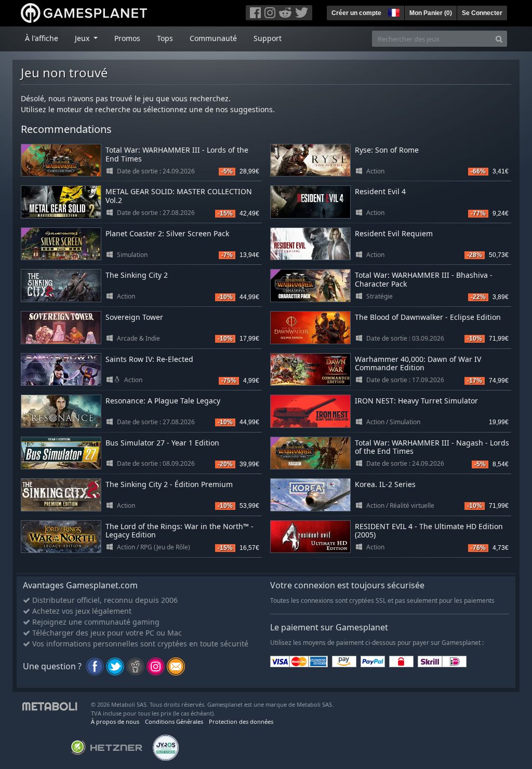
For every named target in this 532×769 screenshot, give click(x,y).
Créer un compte (356, 13)
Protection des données (241, 721)
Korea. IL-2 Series (385, 484)
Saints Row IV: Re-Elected (149, 359)
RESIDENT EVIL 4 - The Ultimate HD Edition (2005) (429, 530)
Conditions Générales (174, 721)
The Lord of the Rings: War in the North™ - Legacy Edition (179, 530)
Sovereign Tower (134, 317)
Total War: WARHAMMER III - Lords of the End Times (176, 154)
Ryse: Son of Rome (387, 150)
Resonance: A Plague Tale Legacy (162, 401)
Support (268, 38)
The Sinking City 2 (136, 275)
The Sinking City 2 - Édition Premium (169, 484)
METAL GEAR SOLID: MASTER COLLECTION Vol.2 (178, 195)
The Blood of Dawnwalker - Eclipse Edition (428, 317)
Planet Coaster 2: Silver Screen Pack (167, 233)
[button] (393, 11)
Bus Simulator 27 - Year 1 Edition (162, 443)
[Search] (499, 39)
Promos (127, 38)
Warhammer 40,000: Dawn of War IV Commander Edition (418, 363)
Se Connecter (482, 13)
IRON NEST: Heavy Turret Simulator (416, 401)
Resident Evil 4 (380, 191)
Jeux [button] (83, 38)
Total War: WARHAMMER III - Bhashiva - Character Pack (424, 279)
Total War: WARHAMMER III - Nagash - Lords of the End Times (432, 447)
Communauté (213, 38)
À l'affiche (41, 38)
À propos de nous (115, 721)
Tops (165, 38)
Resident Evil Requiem (394, 233)
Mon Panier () (430, 13)
